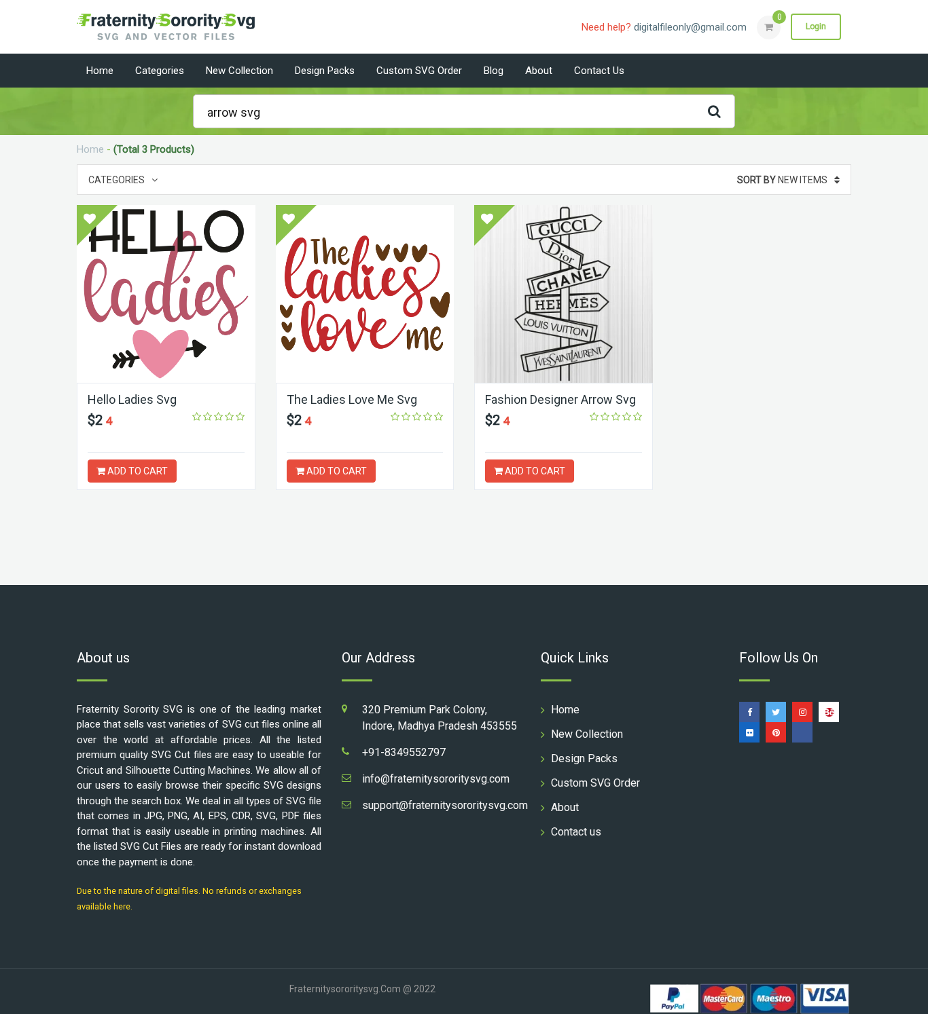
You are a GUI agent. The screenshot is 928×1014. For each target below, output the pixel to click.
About (538, 70)
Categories (159, 70)
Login (816, 26)
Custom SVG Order (419, 70)
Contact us (599, 70)
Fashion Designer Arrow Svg (560, 399)
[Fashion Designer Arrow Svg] (563, 294)
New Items (782, 179)
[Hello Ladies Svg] (166, 294)
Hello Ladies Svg (132, 399)
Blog (493, 70)
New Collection (239, 70)
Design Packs (325, 70)
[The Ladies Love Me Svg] (365, 294)
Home (99, 70)
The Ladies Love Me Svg (352, 399)
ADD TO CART (136, 471)
